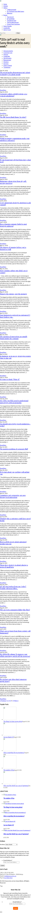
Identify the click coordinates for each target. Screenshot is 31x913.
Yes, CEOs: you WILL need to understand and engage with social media (14, 402)
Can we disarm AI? (8, 737)
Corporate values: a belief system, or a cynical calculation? (13, 95)
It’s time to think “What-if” (10, 379)
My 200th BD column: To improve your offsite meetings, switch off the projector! (15, 655)
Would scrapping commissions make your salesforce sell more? (15, 139)
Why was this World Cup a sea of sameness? (16, 786)
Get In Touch (7, 30)
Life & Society (7, 58)
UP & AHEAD (10, 19)
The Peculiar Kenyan (13, 22)
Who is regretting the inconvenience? (14, 753)
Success (5, 64)
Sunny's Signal (7, 65)
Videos (5, 8)
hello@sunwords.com (10, 876)
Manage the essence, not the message (13, 294)
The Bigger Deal (11, 21)
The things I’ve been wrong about (12, 721)
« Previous (3, 701)
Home (5, 4)
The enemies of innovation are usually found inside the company (13, 338)
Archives (2, 844)
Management (7, 60)
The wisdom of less (8, 770)
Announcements (8, 51)
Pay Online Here (8, 878)
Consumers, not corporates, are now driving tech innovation (13, 496)
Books (5, 15)
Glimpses (9, 13)
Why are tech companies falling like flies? (15, 610)
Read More (3, 90)
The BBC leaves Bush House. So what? (13, 117)
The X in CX (10, 17)
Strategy (6, 62)
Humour (5, 54)
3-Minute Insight (11, 10)
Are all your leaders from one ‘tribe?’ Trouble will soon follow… (13, 588)
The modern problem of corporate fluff (14, 449)
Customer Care (7, 53)
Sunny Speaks (7, 26)
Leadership (6, 28)
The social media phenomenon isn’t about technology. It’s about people (15, 74)
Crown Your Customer (13, 24)
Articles (5, 6)
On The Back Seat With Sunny (15, 11)
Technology (6, 67)
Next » (17, 701)
